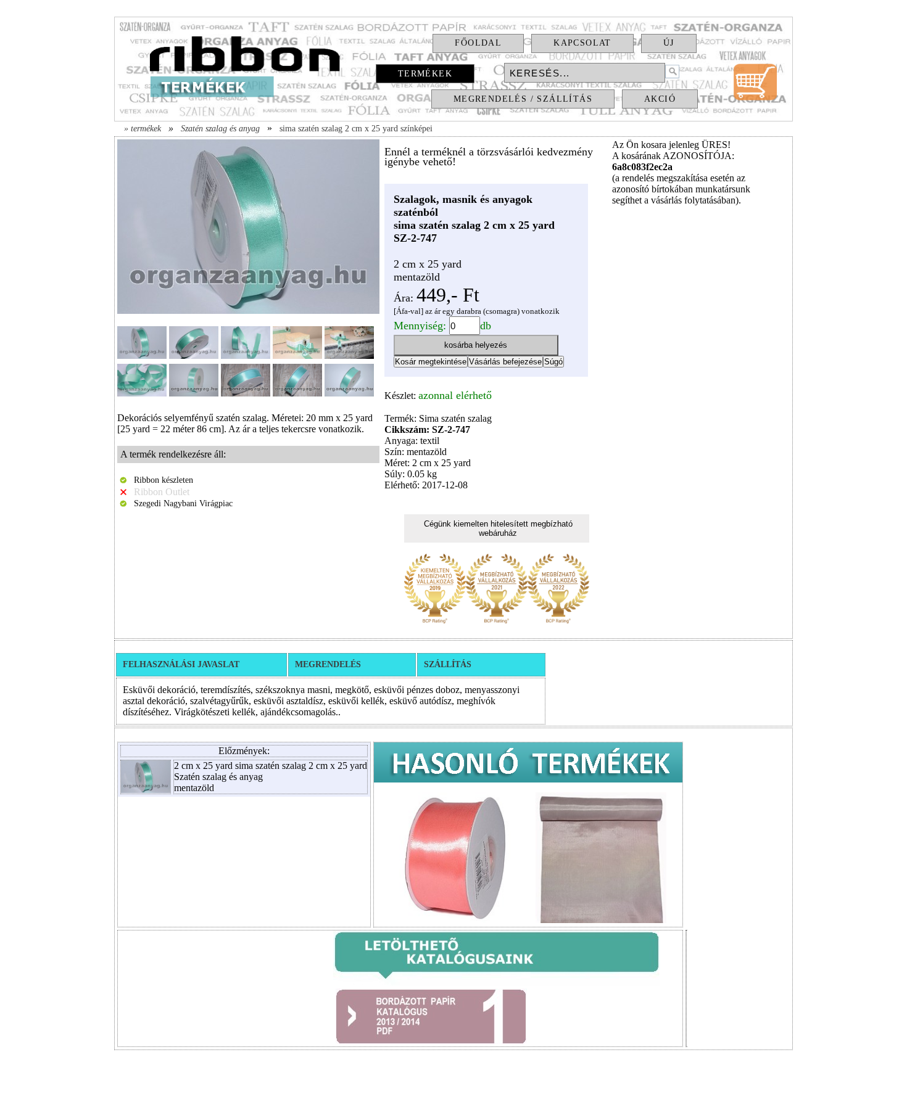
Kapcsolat (582, 42)
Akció (660, 99)
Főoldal (478, 42)
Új (668, 42)
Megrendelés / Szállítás (523, 99)
